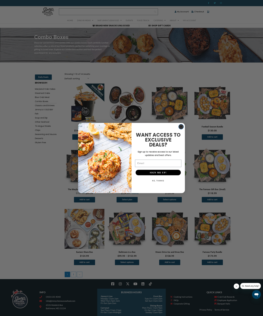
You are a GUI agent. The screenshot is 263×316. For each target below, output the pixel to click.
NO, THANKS (158, 181)
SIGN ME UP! (158, 172)
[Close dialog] (181, 126)
